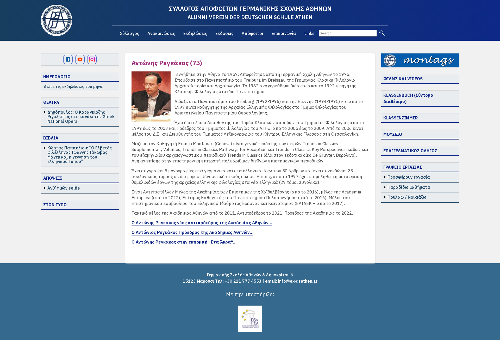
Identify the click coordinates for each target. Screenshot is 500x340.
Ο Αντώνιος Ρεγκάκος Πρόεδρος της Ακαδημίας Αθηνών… (192, 232)
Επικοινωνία (284, 33)
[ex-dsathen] (56, 20)
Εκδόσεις (224, 33)
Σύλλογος (129, 33)
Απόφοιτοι (252, 33)
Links (309, 33)
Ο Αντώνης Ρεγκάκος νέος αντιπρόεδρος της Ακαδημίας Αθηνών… (202, 223)
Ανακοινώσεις (161, 33)
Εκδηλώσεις (195, 33)
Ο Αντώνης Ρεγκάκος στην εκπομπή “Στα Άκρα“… (184, 242)
